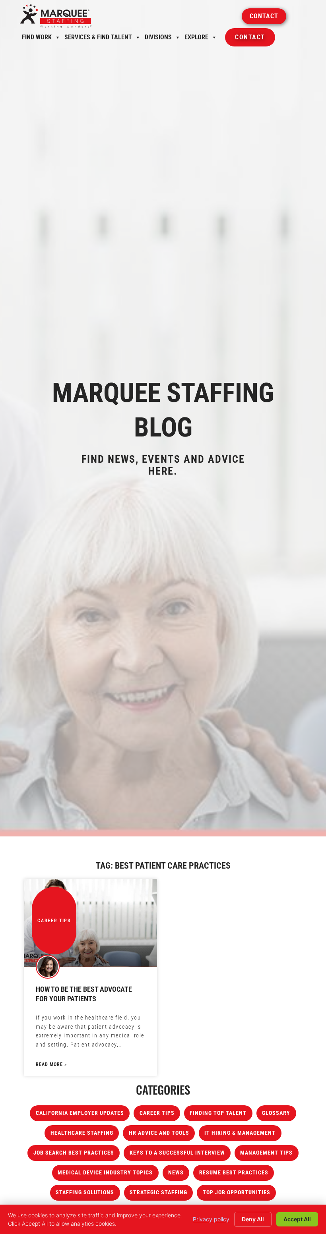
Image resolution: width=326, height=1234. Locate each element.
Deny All (253, 1219)
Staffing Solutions (85, 1192)
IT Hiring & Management (240, 1133)
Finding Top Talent (218, 1113)
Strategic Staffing (158, 1192)
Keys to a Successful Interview (177, 1152)
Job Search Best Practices (73, 1152)
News (176, 1172)
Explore (196, 39)
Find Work (37, 39)
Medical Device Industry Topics (105, 1172)
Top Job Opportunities (236, 1192)
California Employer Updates (80, 1113)
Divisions (158, 39)
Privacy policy (211, 1219)
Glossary (276, 1113)
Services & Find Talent (98, 39)
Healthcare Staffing (81, 1133)
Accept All (297, 1219)
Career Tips (157, 1113)
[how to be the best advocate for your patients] (90, 923)
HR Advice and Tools (159, 1133)
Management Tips (266, 1152)
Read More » (51, 1064)
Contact (250, 39)
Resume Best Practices (233, 1172)
